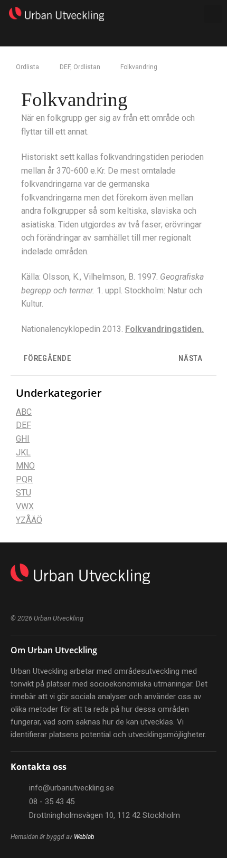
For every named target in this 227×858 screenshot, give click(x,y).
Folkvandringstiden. (164, 329)
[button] (168, 14)
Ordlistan (86, 67)
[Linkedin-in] (14, 599)
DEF (65, 67)
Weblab (84, 837)
